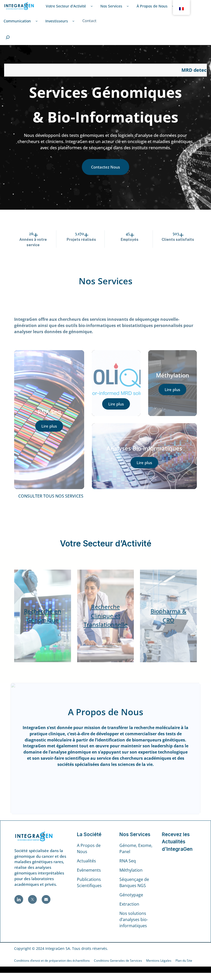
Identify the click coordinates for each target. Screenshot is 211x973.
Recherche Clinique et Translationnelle (106, 616)
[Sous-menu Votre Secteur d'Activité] (92, 6)
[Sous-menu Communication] (37, 21)
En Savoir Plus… (105, 783)
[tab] (105, 496)
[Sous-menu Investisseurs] (73, 21)
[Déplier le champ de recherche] (7, 37)
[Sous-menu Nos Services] (128, 6)
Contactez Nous (105, 167)
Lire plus (49, 426)
